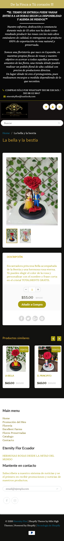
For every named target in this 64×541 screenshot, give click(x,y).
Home (6, 133)
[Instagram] (14, 500)
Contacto (8, 440)
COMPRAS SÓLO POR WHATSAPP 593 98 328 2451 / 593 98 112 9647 (33, 91)
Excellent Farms (12, 429)
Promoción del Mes (14, 422)
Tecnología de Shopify (48, 525)
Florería (7, 425)
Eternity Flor (20, 521)
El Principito (39, 375)
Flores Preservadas (14, 432)
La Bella (4, 375)
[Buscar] (59, 123)
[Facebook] (6, 500)
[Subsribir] (57, 489)
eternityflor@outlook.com (21, 96)
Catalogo (8, 436)
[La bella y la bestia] (32, 191)
